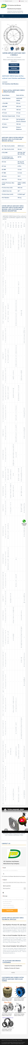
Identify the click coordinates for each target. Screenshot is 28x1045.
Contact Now (14, 65)
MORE (13, 972)
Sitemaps (20, 1040)
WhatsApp (14, 68)
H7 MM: (4, 173)
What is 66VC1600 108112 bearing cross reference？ (14, 60)
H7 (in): (4, 166)
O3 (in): (4, 162)
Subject (4, 880)
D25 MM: (4, 106)
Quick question (7, 886)
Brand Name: (6, 95)
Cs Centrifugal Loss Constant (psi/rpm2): (8, 157)
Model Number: (6, 98)
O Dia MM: (5, 152)
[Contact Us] (24, 522)
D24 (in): (4, 179)
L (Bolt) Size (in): (7, 191)
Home (2, 18)
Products (7, 18)
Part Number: (5, 197)
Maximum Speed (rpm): (8, 116)
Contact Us (9, 1040)
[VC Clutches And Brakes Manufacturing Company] (3, 6)
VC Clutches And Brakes (15, 18)
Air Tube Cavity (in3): (8, 149)
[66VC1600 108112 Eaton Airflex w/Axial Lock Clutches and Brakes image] (14, 34)
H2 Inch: (4, 176)
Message (4, 896)
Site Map (15, 1040)
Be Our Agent (14, 72)
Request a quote (8, 1)
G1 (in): (4, 110)
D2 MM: (4, 169)
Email (4, 868)
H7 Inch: (4, 113)
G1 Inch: (4, 124)
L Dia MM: (5, 103)
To (3, 874)
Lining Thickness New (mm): (8, 183)
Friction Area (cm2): (7, 194)
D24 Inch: (5, 127)
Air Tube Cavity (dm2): (8, 146)
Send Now (9, 910)
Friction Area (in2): (7, 187)
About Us (3, 1040)
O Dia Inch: (5, 119)
